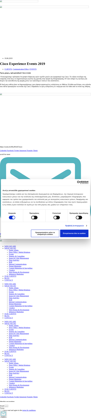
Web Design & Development (19, 272)
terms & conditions (29, 410)
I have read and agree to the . (19, 410)
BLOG (6, 278)
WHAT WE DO (10, 248)
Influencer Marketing (16, 274)
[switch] (34, 217)
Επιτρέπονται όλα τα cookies (74, 233)
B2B (10, 262)
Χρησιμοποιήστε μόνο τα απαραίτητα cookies (45, 233)
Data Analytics (14, 260)
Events (11, 254)
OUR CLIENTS (10, 276)
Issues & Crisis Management (19, 258)
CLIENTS (8, 69)
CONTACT (8, 280)
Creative (12, 270)
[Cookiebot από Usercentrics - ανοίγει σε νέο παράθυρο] (78, 182)
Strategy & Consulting (17, 256)
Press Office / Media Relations (19, 252)
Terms (2, 408)
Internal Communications (18, 264)
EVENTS (33, 69)
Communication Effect (21, 69)
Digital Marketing (15, 266)
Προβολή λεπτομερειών (74, 226)
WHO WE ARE (10, 246)
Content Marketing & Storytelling (20, 268)
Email (2, 406)
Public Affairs (14, 250)
